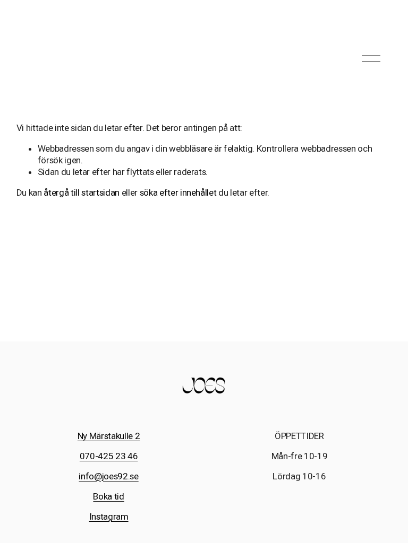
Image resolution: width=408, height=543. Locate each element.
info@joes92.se (108, 476)
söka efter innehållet (178, 192)
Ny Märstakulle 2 (109, 436)
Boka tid (108, 496)
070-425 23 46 (109, 456)
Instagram (109, 516)
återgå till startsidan (82, 192)
